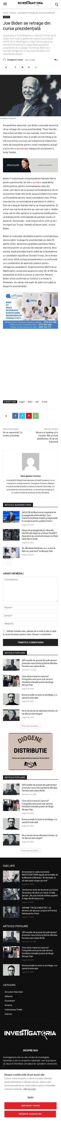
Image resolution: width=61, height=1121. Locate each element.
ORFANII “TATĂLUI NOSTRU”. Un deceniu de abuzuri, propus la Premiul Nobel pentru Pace (39, 911)
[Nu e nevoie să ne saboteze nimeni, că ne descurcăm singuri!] (11, 715)
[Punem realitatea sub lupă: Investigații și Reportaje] (30, 3)
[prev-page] (5, 563)
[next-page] (9, 563)
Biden (30, 402)
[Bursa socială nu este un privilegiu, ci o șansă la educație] (11, 699)
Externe (13, 13)
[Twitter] (22, 67)
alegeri (22, 402)
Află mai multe (29, 1089)
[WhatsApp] (36, 67)
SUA (37, 402)
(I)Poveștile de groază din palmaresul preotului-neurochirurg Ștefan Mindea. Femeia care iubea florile (40, 663)
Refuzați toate (30, 1106)
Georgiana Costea (15, 60)
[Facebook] (15, 67)
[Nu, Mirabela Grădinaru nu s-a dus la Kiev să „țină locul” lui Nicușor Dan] (11, 552)
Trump (44, 402)
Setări (30, 1097)
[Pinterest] (29, 67)
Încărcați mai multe (29, 726)
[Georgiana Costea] (5, 59)
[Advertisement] (30, 364)
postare (21, 148)
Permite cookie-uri (30, 1114)
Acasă (5, 13)
